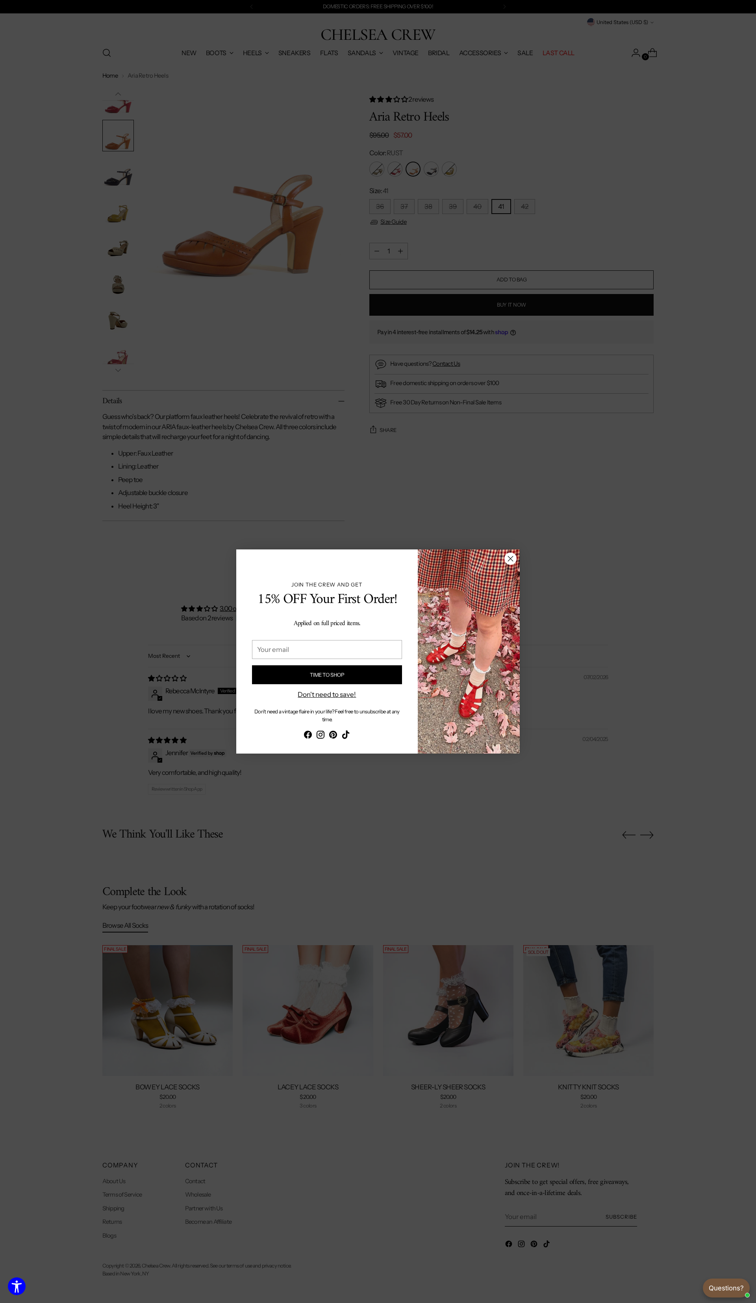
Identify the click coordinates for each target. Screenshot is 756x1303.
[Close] (510, 559)
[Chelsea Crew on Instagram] (320, 736)
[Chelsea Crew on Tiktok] (345, 736)
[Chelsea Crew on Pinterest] (333, 736)
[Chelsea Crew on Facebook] (308, 736)
